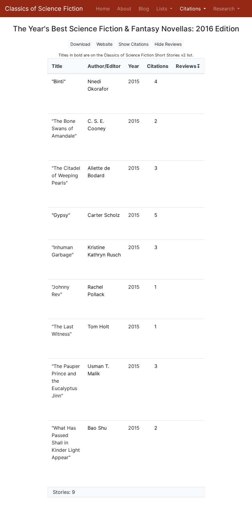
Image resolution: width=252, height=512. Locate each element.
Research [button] (224, 9)
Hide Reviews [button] (168, 44)
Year (133, 66)
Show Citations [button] (133, 44)
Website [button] (104, 44)
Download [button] (80, 44)
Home (104, 8)
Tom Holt (98, 326)
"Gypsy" (61, 215)
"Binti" (58, 81)
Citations (157, 66)
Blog (144, 9)
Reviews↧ (188, 66)
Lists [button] (162, 9)
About (124, 9)
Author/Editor (104, 66)
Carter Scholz (104, 215)
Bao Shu (97, 428)
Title (57, 66)
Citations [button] (191, 9)
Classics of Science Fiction (44, 8)
